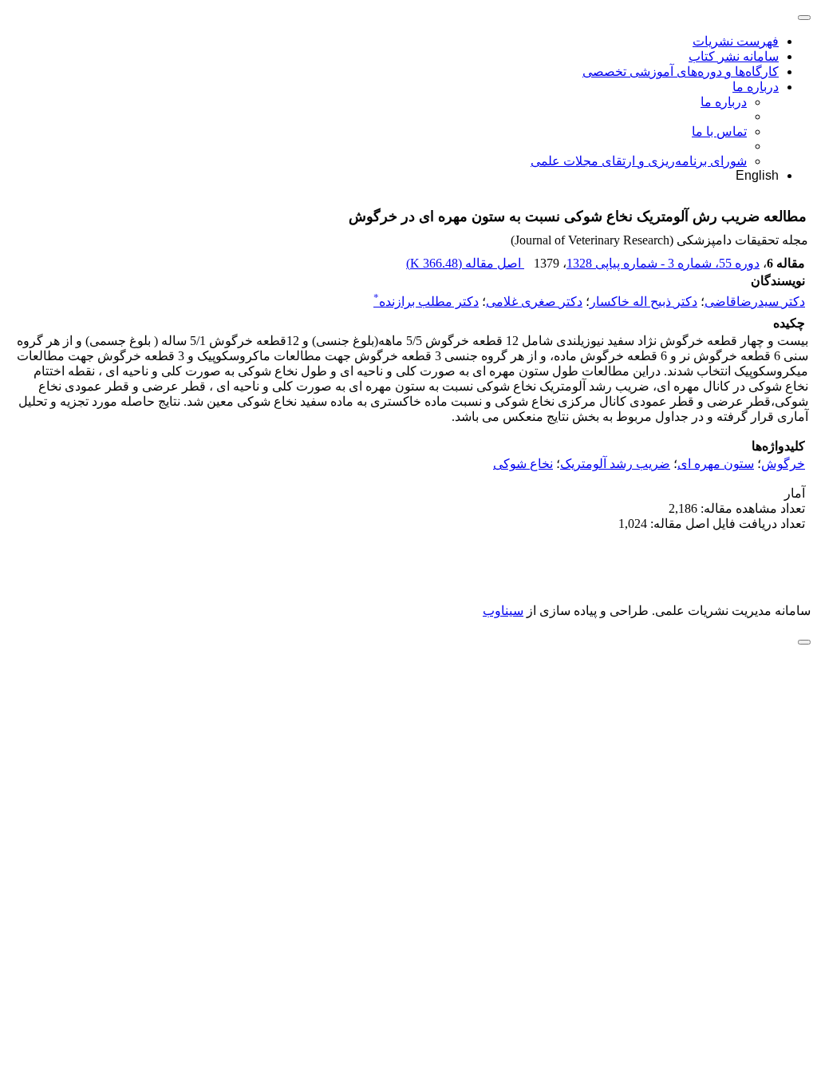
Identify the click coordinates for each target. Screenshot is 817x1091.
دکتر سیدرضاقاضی (755, 301)
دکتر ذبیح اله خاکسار (643, 301)
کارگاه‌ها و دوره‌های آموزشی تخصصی (680, 71)
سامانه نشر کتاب (734, 56)
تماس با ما (719, 131)
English (757, 175)
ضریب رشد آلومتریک (615, 463)
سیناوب (503, 610)
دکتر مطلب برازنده (426, 301)
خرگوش (783, 463)
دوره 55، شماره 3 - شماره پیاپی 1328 (663, 263)
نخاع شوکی (523, 463)
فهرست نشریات (736, 41)
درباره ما (755, 86)
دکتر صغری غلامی (534, 301)
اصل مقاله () (465, 263)
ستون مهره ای (715, 463)
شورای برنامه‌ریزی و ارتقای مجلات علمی (639, 161)
